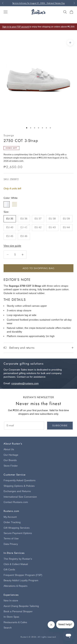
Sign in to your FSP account (16, 26)
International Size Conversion (20, 496)
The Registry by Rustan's (18, 559)
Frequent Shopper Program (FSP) (23, 575)
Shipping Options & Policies (19, 486)
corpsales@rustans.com (25, 383)
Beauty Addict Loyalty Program (21, 580)
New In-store (11, 600)
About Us (9, 449)
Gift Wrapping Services (17, 528)
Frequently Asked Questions (19, 480)
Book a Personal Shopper (18, 611)
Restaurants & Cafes (15, 622)
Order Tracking (12, 522)
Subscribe (60, 425)
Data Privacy (11, 544)
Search (8, 627)
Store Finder (11, 465)
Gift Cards (9, 569)
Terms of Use (11, 538)
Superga (9, 135)
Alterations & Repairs (15, 586)
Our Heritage (11, 455)
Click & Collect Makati (16, 564)
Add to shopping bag (38, 268)
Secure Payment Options (18, 533)
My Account (10, 517)
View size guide (12, 245)
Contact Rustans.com (16, 502)
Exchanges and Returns (17, 491)
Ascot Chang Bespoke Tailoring (21, 606)
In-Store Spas (11, 616)
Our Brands (10, 460)
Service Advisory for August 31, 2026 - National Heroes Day (38, 3)
